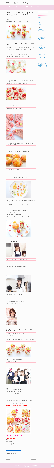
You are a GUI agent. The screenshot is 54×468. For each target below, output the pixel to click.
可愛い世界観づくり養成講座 (41, 57)
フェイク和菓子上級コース (42, 47)
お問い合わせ (9, 8)
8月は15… (7, 458)
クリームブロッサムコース (42, 45)
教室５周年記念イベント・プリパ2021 (42, 62)
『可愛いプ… (34, 458)
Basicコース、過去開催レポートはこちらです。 (13, 450)
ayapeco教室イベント (40, 29)
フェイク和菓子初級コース (42, 48)
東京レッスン (39, 70)
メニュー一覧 (9, 6)
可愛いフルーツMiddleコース (42, 54)
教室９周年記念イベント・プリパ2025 (42, 66)
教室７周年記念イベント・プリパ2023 (42, 64)
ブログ (22, 6)
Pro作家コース (40, 41)
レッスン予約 (37, 6)
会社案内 (15, 8)
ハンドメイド (39, 36)
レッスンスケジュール (41, 38)
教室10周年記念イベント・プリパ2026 (43, 58)
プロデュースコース (41, 50)
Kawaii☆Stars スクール (41, 30)
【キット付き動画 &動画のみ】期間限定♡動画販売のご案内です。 (43, 17)
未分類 (39, 69)
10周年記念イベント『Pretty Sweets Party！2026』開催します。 (42, 20)
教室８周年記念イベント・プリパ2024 (42, 65)
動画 (38, 55)
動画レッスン (39, 56)
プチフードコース (41, 49)
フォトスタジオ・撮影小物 (41, 37)
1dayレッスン (40, 40)
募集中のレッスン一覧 (41, 18)
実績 (31, 6)
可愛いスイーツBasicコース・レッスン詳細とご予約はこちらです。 (16, 446)
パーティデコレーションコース (42, 46)
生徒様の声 (27, 6)
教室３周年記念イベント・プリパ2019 (42, 59)
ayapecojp (14, 15)
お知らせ (39, 32)
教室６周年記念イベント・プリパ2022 (42, 63)
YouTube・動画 (40, 31)
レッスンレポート (40, 39)
